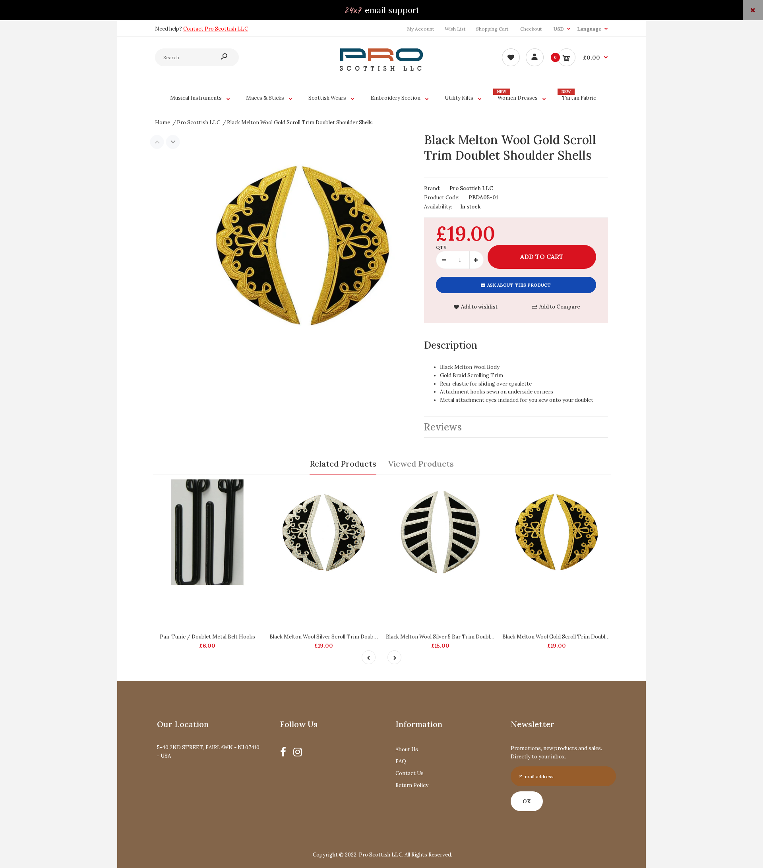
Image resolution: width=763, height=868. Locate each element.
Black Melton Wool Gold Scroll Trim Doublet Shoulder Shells (575, 636)
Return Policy (411, 785)
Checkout (531, 29)
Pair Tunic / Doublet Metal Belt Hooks (207, 636)
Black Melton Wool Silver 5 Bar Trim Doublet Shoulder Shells (459, 636)
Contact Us (409, 773)
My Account (420, 29)
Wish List (455, 29)
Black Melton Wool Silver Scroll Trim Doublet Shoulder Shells (343, 636)
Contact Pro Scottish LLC (215, 28)
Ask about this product (519, 285)
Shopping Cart (492, 29)
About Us (406, 749)
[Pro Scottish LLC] (381, 69)
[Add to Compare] (252, 488)
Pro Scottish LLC (471, 188)
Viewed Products (421, 464)
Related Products (343, 464)
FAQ (400, 761)
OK (527, 801)
